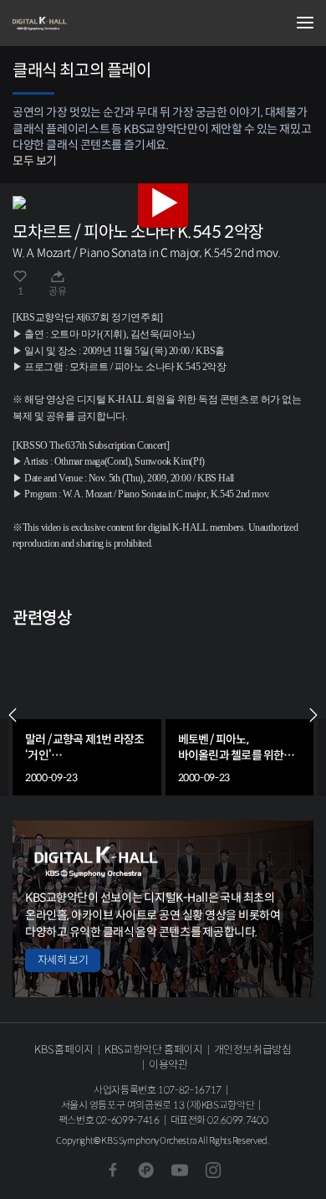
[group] (87, 715)
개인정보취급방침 (253, 1049)
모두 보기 (35, 160)
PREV (12, 715)
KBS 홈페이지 (64, 1049)
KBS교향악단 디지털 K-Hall (96, 23)
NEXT (313, 715)
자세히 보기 (63, 960)
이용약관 (168, 1064)
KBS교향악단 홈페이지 (153, 1049)
